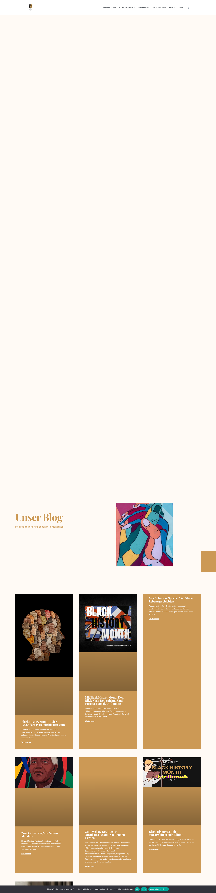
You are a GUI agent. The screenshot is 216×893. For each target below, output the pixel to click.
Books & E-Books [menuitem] (126, 7)
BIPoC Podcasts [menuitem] (159, 7)
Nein (144, 889)
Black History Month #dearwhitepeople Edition (166, 833)
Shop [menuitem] (180, 7)
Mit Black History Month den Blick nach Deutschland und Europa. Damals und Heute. (104, 700)
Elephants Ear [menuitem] (109, 7)
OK (137, 889)
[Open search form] (188, 8)
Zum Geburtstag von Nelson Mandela (39, 834)
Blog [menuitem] (171, 7)
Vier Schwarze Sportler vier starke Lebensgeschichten (171, 599)
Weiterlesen (26, 742)
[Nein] (213, 889)
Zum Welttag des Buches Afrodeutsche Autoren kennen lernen (105, 834)
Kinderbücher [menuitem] (144, 7)
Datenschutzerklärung (159, 889)
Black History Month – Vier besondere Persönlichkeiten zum (43, 723)
